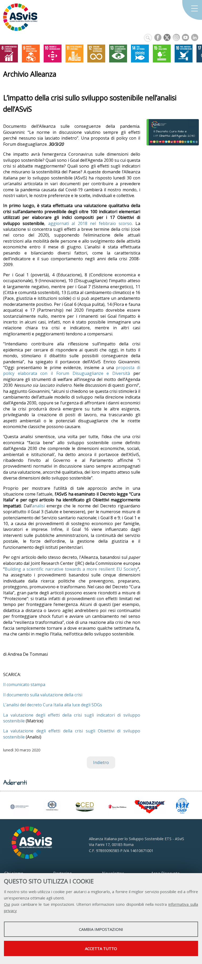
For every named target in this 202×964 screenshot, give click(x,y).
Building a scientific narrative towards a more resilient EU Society (71, 569)
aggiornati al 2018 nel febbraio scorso (90, 223)
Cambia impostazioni (101, 929)
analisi (38, 506)
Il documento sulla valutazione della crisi (42, 695)
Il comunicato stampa (24, 684)
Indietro (101, 762)
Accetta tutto (101, 948)
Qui (7, 904)
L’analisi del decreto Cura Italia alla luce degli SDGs (52, 705)
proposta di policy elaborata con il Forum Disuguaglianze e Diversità (71, 370)
